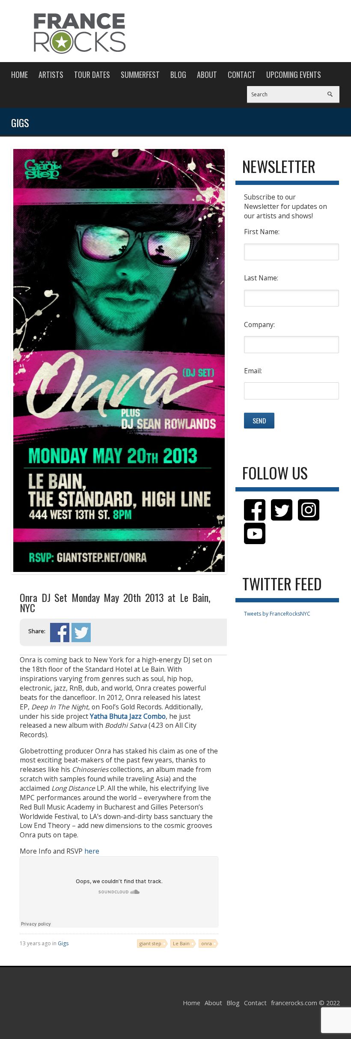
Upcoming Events (293, 74)
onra (206, 943)
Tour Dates (92, 74)
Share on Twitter (81, 632)
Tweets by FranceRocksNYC (277, 613)
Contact (242, 74)
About (207, 74)
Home (19, 74)
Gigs (63, 943)
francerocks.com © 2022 (305, 1003)
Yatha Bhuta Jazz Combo (128, 716)
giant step (150, 943)
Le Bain (181, 943)
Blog (178, 74)
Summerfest (140, 74)
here (91, 851)
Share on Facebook (59, 632)
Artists (51, 74)
